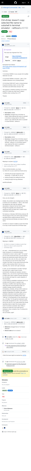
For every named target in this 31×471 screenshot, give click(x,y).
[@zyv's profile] (3, 352)
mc (20, 7)
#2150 (15, 161)
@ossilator (17, 156)
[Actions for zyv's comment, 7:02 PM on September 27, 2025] (28, 351)
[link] (8, 337)
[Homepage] (15, 2)
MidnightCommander (10, 7)
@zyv (19, 60)
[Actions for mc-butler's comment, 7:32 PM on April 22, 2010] (28, 103)
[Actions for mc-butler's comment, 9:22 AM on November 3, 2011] (28, 318)
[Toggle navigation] (2, 2)
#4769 (24, 355)
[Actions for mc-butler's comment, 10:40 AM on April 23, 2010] (28, 152)
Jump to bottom (5, 41)
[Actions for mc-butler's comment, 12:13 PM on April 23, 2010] (28, 188)
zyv (5, 351)
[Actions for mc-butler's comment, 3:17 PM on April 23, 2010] (28, 231)
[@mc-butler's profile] (3, 45)
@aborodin (20, 132)
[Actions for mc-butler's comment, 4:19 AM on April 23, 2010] (28, 127)
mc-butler (7, 44)
